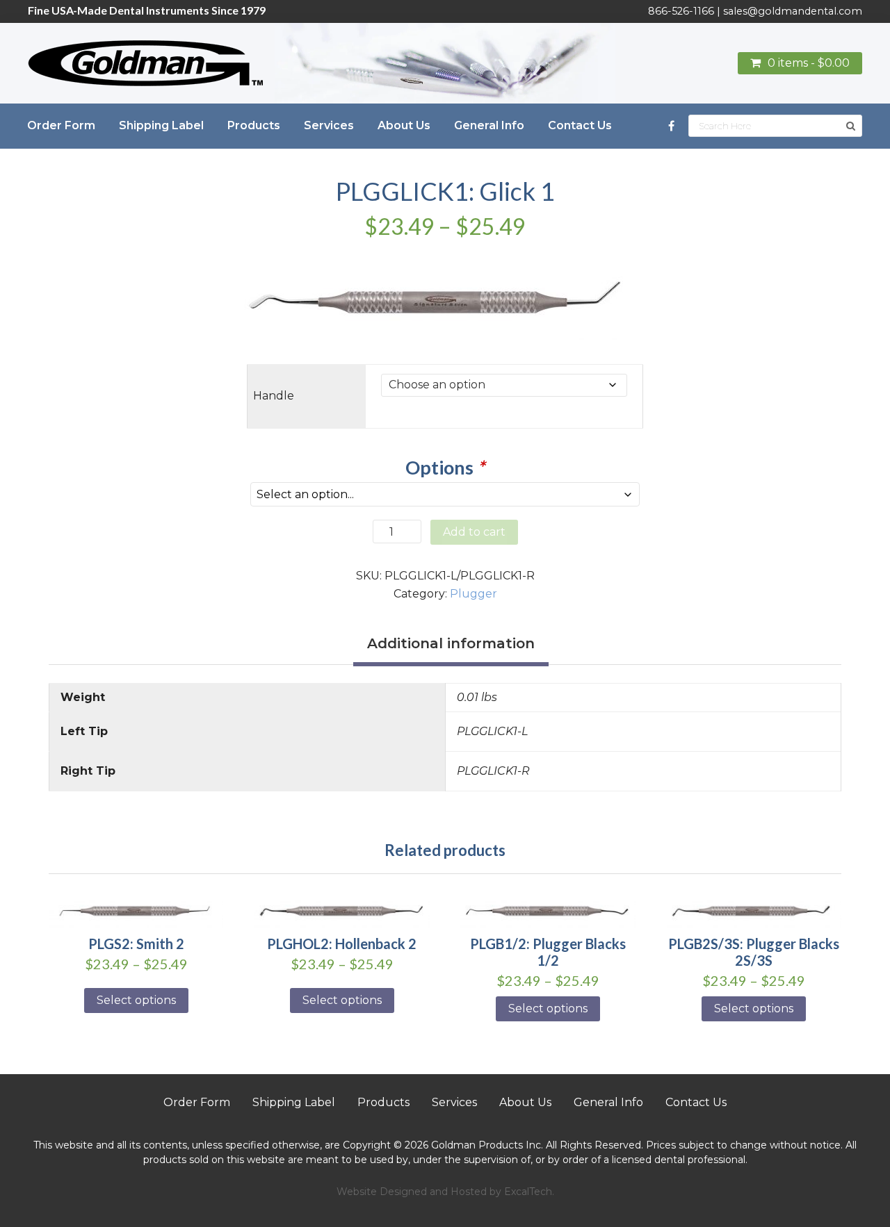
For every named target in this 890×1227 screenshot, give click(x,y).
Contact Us (696, 1102)
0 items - (809, 62)
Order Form (196, 1102)
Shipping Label (293, 1102)
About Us (525, 1102)
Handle (273, 395)
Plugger (473, 593)
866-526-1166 (681, 11)
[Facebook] (671, 126)
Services (454, 1102)
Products (383, 1102)
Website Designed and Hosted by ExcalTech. (445, 1191)
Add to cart (474, 531)
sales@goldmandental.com (792, 11)
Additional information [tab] (451, 643)
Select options (136, 1000)
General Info (608, 1102)
